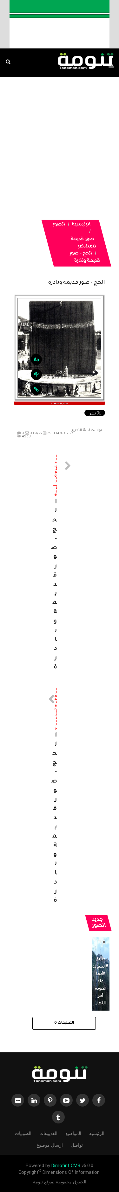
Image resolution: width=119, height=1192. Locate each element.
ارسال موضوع (49, 1145)
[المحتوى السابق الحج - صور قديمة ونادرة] (59, 563)
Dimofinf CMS (65, 1165)
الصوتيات (23, 1133)
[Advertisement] (59, 140)
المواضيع (73, 1133)
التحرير (77, 430)
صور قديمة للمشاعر (83, 243)
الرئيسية (81, 224)
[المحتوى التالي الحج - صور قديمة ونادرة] (59, 797)
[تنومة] (59, 1075)
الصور (59, 224)
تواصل (77, 1145)
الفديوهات (48, 1133)
